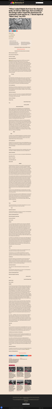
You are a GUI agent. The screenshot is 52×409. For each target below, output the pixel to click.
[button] (1, 407)
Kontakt (12, 0)
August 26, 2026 (26, 391)
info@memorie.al (26, 400)
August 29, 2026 (10, 378)
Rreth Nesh (10, 0)
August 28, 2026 (18, 377)
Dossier (11, 6)
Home (9, 6)
